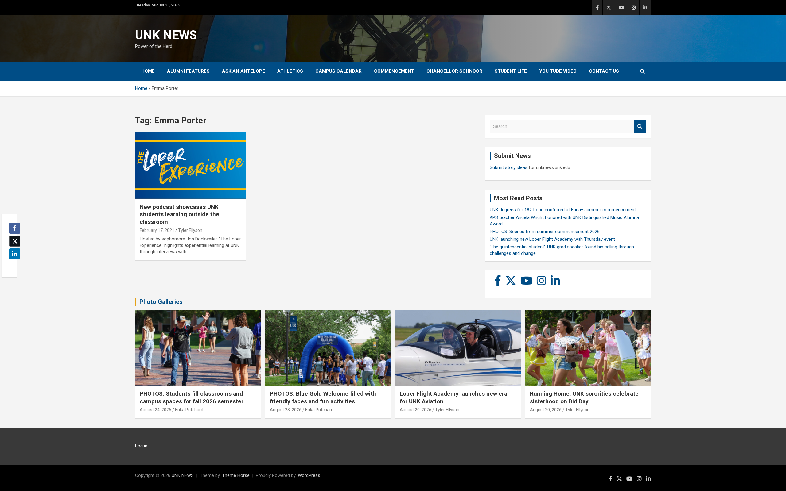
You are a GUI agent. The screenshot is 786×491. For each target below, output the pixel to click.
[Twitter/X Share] (14, 241)
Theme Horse (236, 475)
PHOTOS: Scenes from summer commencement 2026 (545, 231)
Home (148, 71)
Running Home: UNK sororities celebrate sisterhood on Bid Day (584, 397)
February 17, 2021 (157, 230)
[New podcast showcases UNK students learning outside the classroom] (190, 165)
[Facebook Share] (14, 228)
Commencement (394, 71)
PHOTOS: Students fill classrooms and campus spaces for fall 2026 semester (191, 397)
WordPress (309, 475)
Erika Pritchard (189, 409)
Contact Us (604, 71)
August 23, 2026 (286, 409)
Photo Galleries (161, 301)
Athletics (290, 71)
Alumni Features (188, 71)
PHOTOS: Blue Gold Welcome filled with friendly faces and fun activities (323, 397)
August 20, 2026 (415, 409)
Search (640, 126)
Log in (141, 446)
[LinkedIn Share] (14, 253)
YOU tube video (558, 71)
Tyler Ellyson (190, 230)
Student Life (511, 71)
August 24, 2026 (155, 409)
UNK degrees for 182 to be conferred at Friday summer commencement (563, 210)
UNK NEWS (166, 35)
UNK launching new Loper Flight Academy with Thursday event (552, 239)
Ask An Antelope (243, 71)
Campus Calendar (338, 71)
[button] (13, 266)
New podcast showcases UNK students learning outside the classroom (179, 214)
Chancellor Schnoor (454, 71)
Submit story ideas (508, 167)
